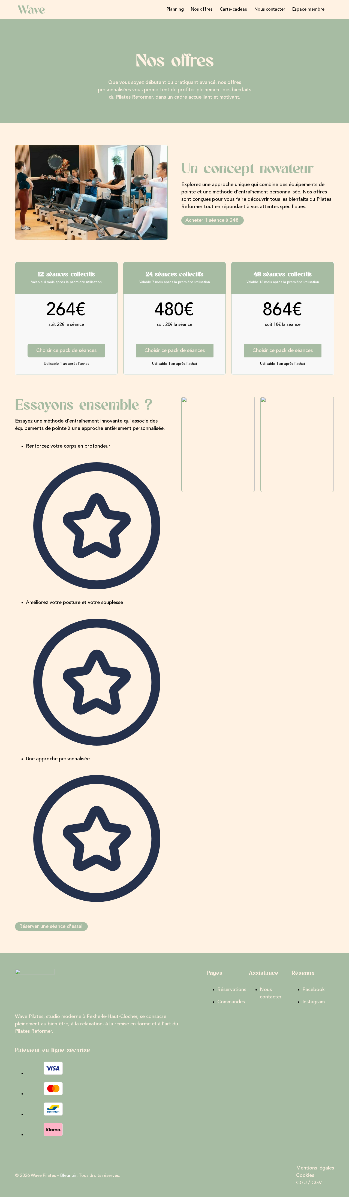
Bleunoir (68, 1176)
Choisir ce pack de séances (66, 350)
